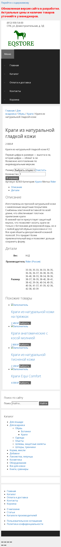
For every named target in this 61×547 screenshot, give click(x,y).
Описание (16, 187)
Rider (53, 181)
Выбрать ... (25, 323)
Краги (30, 113)
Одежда (19, 437)
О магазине (13, 509)
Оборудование (18, 462)
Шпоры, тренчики (25, 447)
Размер (10, 170)
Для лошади (16, 422)
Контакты (15, 91)
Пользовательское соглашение (24, 520)
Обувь (21, 113)
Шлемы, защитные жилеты (30, 444)
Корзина (14, 99)
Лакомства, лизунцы (21, 456)
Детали (15, 190)
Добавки (14, 453)
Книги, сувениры (19, 469)
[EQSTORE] (21, 47)
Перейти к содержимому (15, 2)
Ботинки (26, 431)
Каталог (14, 73)
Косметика (16, 459)
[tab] (34, 187)
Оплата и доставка (20, 82)
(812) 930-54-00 (15, 22)
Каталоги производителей (22, 515)
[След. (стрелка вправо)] (5, 545)
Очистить (40, 170)
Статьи (11, 512)
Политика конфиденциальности (25, 524)
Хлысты (19, 440)
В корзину (12, 178)
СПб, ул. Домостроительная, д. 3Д (25, 25)
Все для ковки (17, 466)
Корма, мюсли (17, 450)
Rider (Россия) (33, 261)
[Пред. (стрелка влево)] (2, 545)
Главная (14, 65)
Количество (12, 174)
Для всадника (13, 112)
